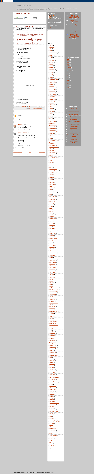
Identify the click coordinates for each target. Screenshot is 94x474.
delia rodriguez (52, 306)
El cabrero (74, 137)
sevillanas (51, 155)
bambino (51, 279)
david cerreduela (52, 299)
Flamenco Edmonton (74, 141)
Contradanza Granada (74, 24)
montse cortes (52, 89)
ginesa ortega (52, 335)
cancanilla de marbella (53, 289)
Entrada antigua (42, 152)
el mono (51, 318)
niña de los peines (53, 230)
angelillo (51, 257)
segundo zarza (52, 430)
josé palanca (52, 343)
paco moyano (52, 401)
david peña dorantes (53, 303)
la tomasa (51, 359)
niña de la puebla (52, 386)
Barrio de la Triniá (74, 34)
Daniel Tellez (20, 124)
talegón (50, 433)
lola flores (51, 362)
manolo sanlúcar (52, 126)
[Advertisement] (73, 49)
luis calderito (52, 369)
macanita (51, 179)
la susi (50, 357)
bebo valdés (51, 282)
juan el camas (52, 175)
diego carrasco (52, 91)
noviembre (69, 68)
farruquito (51, 209)
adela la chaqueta (52, 252)
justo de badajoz (52, 353)
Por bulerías (73, 129)
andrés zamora (52, 255)
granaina (51, 174)
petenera (51, 103)
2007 (68, 88)
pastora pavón (52, 130)
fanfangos (51, 328)
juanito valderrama (53, 125)
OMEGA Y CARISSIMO (74, 21)
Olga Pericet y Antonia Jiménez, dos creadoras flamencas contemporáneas (74, 36)
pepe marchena (52, 153)
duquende (51, 64)
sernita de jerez (52, 431)
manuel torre (51, 221)
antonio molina (52, 269)
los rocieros (51, 367)
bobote (50, 284)
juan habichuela (52, 99)
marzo (68, 80)
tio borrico (51, 438)
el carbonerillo (52, 123)
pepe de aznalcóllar (53, 152)
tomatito (51, 114)
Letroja (73, 142)
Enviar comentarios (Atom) (24, 154)
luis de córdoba (52, 218)
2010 (68, 65)
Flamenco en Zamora (74, 116)
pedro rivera (51, 408)
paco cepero (51, 150)
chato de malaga (52, 294)
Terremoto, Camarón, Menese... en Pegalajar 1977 (74, 17)
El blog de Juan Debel (73, 114)
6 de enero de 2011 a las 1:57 (24, 145)
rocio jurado (51, 423)
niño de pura (51, 391)
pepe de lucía (52, 184)
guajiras (51, 213)
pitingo (50, 416)
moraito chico (52, 101)
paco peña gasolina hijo (54, 403)
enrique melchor (52, 323)
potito (50, 186)
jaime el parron (52, 340)
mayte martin (52, 225)
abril (68, 78)
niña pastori (51, 231)
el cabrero (51, 67)
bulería (30, 108)
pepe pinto (51, 111)
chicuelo (51, 119)
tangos (50, 57)
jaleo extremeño (52, 342)
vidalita (50, 248)
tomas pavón (52, 245)
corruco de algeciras (53, 136)
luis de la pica (52, 143)
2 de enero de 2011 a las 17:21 (24, 129)
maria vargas (52, 381)
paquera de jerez (52, 128)
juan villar (51, 350)
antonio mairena (52, 82)
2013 (68, 60)
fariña (50, 330)
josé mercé (51, 142)
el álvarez (51, 204)
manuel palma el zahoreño (54, 377)
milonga (51, 148)
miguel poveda (52, 74)
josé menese (52, 109)
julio (68, 73)
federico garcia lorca (53, 140)
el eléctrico (51, 313)
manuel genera (52, 374)
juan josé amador (52, 347)
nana (50, 226)
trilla (50, 442)
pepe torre (51, 413)
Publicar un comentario (19, 147)
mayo (68, 77)
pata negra (51, 182)
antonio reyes (52, 272)
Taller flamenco (74, 108)
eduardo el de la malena (54, 311)
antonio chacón (52, 158)
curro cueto (51, 296)
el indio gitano (52, 316)
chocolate (51, 84)
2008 (68, 87)
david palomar (52, 301)
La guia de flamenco (22, 132)
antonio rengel (52, 270)
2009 (68, 85)
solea (50, 48)
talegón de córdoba (53, 435)
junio (68, 75)
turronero (51, 443)
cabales (51, 286)
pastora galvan (52, 404)
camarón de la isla (36, 108)
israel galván (52, 338)
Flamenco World (73, 139)
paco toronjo (51, 60)
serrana (50, 113)
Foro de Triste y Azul (74, 119)
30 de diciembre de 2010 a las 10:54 (25, 122)
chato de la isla (52, 199)
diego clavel (51, 86)
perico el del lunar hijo (53, 414)
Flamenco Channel (73, 128)
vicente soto (51, 445)
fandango (51, 206)
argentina (51, 118)
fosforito (51, 106)
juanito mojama (52, 352)
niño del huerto (52, 392)
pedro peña (51, 406)
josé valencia (52, 214)
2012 (68, 62)
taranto (50, 243)
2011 (68, 64)
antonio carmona (52, 262)
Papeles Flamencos (74, 15)
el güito (50, 314)
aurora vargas (52, 277)
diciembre (69, 67)
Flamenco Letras (73, 133)
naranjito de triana (53, 181)
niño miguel (51, 398)
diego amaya (52, 308)
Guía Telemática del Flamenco (74, 121)
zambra (50, 250)
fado (50, 326)
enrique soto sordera (53, 325)
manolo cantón (52, 370)
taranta (50, 191)
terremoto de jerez (53, 192)
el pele (50, 138)
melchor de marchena (53, 147)
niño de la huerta (52, 233)
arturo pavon (51, 160)
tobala (50, 440)
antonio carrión (52, 264)
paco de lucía (52, 92)
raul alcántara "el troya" (54, 421)
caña (50, 135)
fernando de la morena (53, 170)
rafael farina (51, 187)
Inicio (30, 152)
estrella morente (52, 104)
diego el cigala (52, 97)
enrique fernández (53, 321)
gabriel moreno (52, 333)
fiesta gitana (51, 331)
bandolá (51, 281)
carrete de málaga (53, 292)
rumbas (50, 242)
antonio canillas (52, 196)
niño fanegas (52, 394)
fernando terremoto (53, 172)
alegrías (51, 77)
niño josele (51, 396)
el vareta (51, 320)
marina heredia (52, 145)
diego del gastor (52, 203)
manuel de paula (52, 372)
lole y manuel (52, 364)
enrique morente (52, 53)
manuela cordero (52, 379)
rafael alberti (51, 418)
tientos (50, 75)
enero (68, 83)
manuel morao (52, 375)
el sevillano (51, 165)
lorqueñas (51, 365)
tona (50, 116)
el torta (50, 167)
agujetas (51, 65)
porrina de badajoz (53, 238)
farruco (50, 208)
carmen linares (52, 70)
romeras (51, 425)
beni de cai (51, 133)
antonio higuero (52, 265)
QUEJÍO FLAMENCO (74, 20)
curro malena (52, 201)
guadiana (51, 108)
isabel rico (51, 336)
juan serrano (51, 348)
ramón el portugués (53, 131)
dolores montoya (52, 121)
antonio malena (52, 267)
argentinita (51, 274)
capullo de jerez (52, 197)
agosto (68, 72)
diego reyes (51, 309)
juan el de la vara (52, 345)
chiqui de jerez (52, 164)
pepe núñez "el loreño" (53, 411)
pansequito (51, 236)
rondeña (51, 240)
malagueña (51, 69)
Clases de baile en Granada (74, 25)
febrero (68, 81)
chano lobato (52, 96)
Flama (73, 131)
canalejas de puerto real (54, 287)
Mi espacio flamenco (74, 126)
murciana (51, 384)
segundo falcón (52, 428)
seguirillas (51, 55)
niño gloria (51, 235)
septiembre (69, 70)
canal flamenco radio (53, 79)
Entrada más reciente (17, 152)
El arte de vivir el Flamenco (73, 124)
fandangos (51, 47)
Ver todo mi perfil (53, 25)
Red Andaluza (53, 27)
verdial (50, 194)
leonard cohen (52, 360)
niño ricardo (51, 399)
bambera (51, 162)
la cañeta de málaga (53, 355)
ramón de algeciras (53, 420)
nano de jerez (52, 228)
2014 (68, 59)
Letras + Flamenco (23, 6)
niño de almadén (52, 387)
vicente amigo (52, 247)
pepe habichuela (52, 409)
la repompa (51, 216)
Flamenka (74, 112)
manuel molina (52, 87)
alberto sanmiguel (52, 253)
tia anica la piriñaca (53, 157)
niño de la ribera (52, 389)
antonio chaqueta (52, 94)
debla (50, 304)
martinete (51, 72)
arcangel (51, 62)
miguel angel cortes (53, 382)
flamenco (42, 108)
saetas (50, 189)
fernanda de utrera (53, 169)
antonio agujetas (52, 260)
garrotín (51, 211)
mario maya (51, 223)
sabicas (51, 426)
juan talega (51, 177)
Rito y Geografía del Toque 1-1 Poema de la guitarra (74, 31)
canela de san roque (53, 291)
